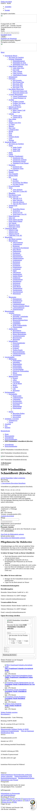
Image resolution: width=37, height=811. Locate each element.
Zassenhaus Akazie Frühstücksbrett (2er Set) (20, 684)
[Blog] (2, 806)
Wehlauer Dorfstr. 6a (17, 729)
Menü (2, 52)
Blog (12, 733)
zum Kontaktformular (12, 731)
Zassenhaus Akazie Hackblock (15, 698)
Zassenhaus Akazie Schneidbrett (15, 691)
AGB (30, 776)
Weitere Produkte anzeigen (9, 712)
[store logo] (19, 22)
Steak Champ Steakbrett (13, 705)
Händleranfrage (5, 733)
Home (7, 434)
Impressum (30, 731)
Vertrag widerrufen (7, 776)
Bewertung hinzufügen (18, 483)
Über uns (24, 731)
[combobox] (10, 33)
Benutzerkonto (5, 431)
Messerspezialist (6, 729)
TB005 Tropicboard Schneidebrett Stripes (19, 677)
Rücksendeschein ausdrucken (23, 774)
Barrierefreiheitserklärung (9, 778)
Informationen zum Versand (9, 780)
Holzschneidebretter (11, 439)
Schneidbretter (9, 438)
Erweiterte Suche (6, 35)
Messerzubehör (9, 436)
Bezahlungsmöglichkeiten (26, 778)
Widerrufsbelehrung (7, 774)
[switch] (32, 808)
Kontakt (7, 10)
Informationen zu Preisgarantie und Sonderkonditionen (10, 794)
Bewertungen (5, 714)
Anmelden (8, 7)
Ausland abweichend (7, 516)
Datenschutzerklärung (21, 776)
